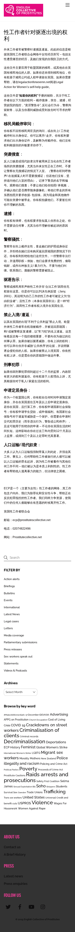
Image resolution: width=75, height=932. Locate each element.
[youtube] (32, 907)
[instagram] (44, 907)
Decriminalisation (24, 741)
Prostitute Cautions (14, 775)
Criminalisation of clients (31, 732)
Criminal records (29, 736)
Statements (11, 663)
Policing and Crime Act (53, 763)
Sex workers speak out (18, 656)
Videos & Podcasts (15, 670)
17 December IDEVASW (37, 715)
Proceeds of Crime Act (50, 769)
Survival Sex (10, 792)
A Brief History (15, 854)
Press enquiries (15, 884)
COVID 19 (18, 725)
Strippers (50, 786)
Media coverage (14, 635)
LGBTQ (36, 752)
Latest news (13, 876)
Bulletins (9, 593)
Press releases (13, 649)
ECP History (12, 747)
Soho (41, 786)
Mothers (35, 758)
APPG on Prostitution (16, 719)
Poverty (28, 769)
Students (61, 786)
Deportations (56, 742)
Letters (8, 628)
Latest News (12, 614)
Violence (42, 802)
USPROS (24, 803)
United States (34, 797)
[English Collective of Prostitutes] (23, 14)
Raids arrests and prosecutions (36, 777)
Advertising (59, 714)
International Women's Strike (17, 753)
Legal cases (11, 621)
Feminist (28, 747)
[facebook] (20, 907)
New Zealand (48, 758)
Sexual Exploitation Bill (24, 786)
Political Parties (11, 769)
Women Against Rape (32, 808)
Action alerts (11, 579)
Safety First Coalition (48, 781)
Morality (24, 758)
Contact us (12, 847)
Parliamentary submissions (20, 642)
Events (8, 600)
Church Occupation (38, 720)
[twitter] (9, 907)
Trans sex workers (13, 797)
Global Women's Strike (51, 747)
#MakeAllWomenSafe (14, 715)
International (12, 607)
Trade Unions (35, 792)
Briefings (9, 586)
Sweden (22, 792)
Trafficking (54, 791)
